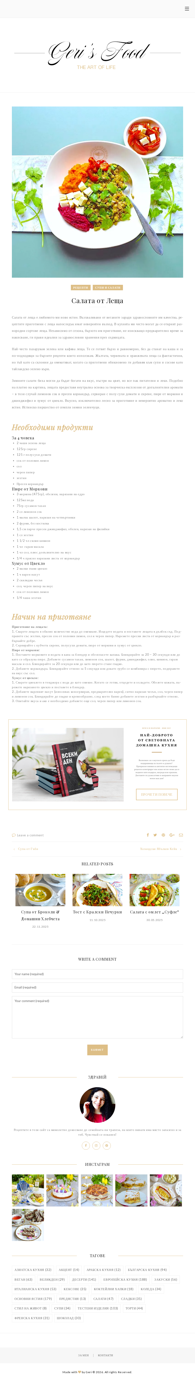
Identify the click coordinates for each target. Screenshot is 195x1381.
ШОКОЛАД (69, 1318)
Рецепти (80, 287)
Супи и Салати (108, 287)
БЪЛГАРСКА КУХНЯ (147, 1270)
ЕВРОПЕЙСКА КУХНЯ (125, 1279)
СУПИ (62, 1308)
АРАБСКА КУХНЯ (104, 1270)
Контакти (105, 1355)
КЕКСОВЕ (75, 1289)
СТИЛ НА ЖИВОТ (31, 1308)
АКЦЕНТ (69, 1270)
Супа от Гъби (28, 849)
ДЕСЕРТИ (84, 1279)
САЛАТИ (103, 1299)
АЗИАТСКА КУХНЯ (33, 1270)
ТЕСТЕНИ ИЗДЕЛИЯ (98, 1308)
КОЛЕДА (151, 1289)
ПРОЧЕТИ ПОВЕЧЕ (157, 794)
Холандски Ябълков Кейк (158, 849)
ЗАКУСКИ (165, 1279)
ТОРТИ (134, 1308)
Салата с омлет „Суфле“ (154, 911)
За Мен (83, 1355)
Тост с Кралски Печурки (97, 911)
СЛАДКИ (131, 1299)
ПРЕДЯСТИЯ (72, 1299)
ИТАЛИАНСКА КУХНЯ (36, 1289)
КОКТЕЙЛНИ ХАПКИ (114, 1289)
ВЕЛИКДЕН (52, 1279)
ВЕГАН (24, 1279)
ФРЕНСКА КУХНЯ (32, 1318)
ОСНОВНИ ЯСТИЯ (33, 1299)
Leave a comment (30, 835)
